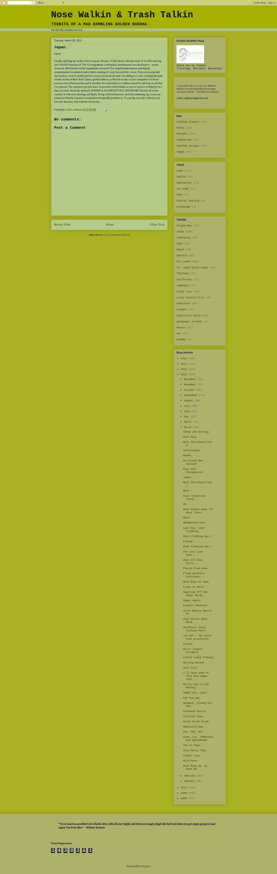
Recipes (182, 133)
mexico (181, 327)
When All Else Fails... (193, 562)
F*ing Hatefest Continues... (193, 575)
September (191, 395)
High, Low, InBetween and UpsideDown (198, 738)
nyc (179, 333)
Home (110, 224)
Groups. (188, 643)
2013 (184, 363)
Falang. (188, 541)
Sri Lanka (183, 261)
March (188, 427)
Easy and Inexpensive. (193, 470)
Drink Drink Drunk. (196, 721)
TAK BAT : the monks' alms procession (198, 637)
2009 (184, 793)
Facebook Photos (194, 711)
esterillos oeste (189, 315)
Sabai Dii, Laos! (195, 692)
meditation (184, 182)
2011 (184, 374)
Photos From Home (195, 568)
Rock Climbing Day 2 (197, 536)
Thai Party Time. (195, 750)
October (190, 389)
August (189, 400)
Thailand (183, 273)
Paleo (180, 127)
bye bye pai (191, 697)
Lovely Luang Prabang (198, 657)
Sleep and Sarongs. (196, 431)
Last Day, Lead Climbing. (193, 529)
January (190, 781)
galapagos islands (189, 321)
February (190, 775)
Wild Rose (190, 760)
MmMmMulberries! (194, 522)
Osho (180, 194)
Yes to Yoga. (192, 745)
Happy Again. (192, 600)
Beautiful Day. (193, 726)
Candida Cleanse (188, 121)
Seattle (182, 255)
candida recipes (188, 145)
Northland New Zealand (193, 462)
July (187, 405)
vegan (180, 151)
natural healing (188, 200)
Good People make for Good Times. (198, 511)
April (188, 421)
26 (184, 504)
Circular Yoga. (193, 716)
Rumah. (187, 455)
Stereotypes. (192, 450)
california (184, 279)
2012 (184, 369)
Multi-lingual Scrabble (193, 651)
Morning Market (193, 662)
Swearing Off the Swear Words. (195, 594)
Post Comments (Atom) (116, 235)
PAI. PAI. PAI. (193, 731)
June (187, 411)
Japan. (187, 477)
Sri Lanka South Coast (192, 267)
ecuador (182, 309)
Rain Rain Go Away (196, 581)
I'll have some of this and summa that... (196, 676)
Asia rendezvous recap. (194, 497)
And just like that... (193, 553)
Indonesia (183, 237)
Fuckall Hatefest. (196, 605)
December (190, 379)
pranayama (183, 206)
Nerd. (187, 517)
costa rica (184, 291)
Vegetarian (184, 139)
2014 (184, 358)
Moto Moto (190, 436)
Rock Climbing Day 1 (197, 546)
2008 (184, 798)
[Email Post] (104, 109)
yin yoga (183, 188)
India (180, 231)
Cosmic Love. (192, 755)
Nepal (180, 249)
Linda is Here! (193, 587)
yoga (180, 170)
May (187, 416)
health (181, 176)
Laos (180, 243)
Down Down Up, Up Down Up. (195, 767)
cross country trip (190, 297)
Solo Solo (190, 667)
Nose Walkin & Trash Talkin (122, 15)
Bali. (187, 490)
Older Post (157, 224)
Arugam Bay (184, 225)
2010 (184, 787)
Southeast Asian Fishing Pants (194, 629)
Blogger (145, 866)
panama (181, 339)
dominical (183, 303)
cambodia (183, 285)
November (190, 384)
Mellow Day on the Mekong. (196, 686)
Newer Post (62, 224)
